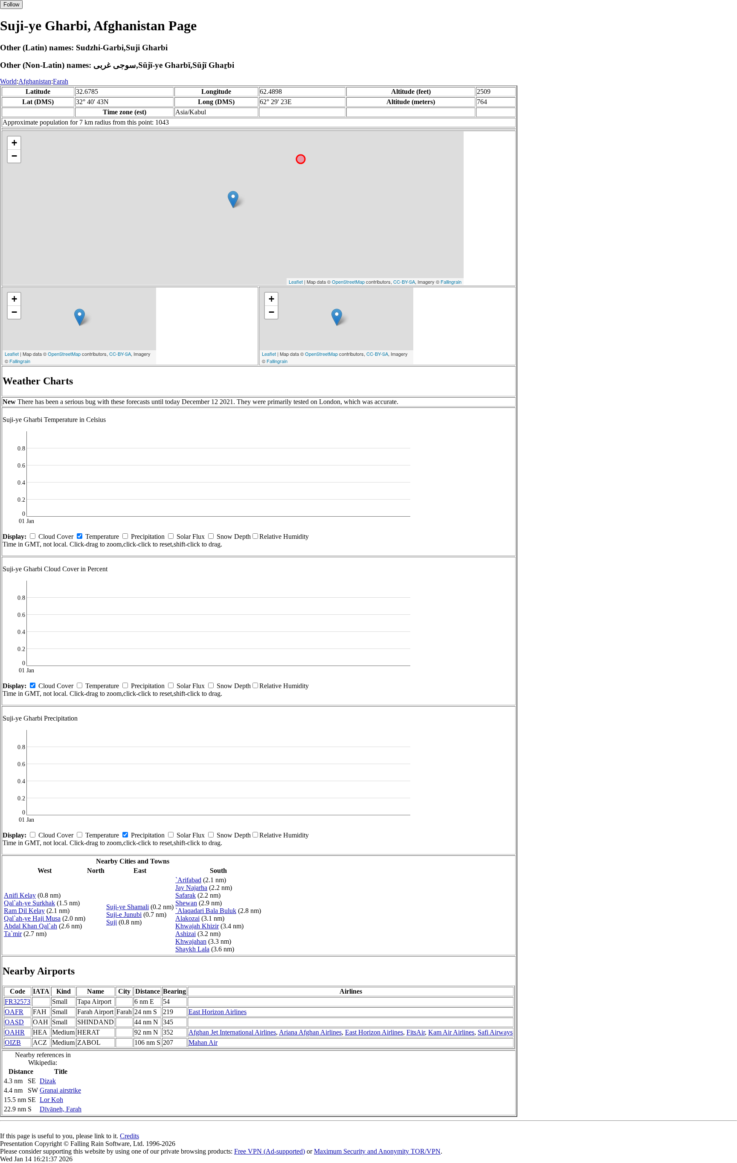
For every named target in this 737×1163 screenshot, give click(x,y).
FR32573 (17, 1001)
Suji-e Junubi (124, 914)
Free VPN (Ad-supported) (269, 1151)
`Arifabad (188, 880)
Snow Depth (234, 536)
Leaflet (296, 281)
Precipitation (148, 536)
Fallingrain (451, 281)
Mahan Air (203, 1042)
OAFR (14, 1011)
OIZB (13, 1042)
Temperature (102, 536)
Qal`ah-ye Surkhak (29, 903)
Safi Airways (495, 1032)
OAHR (15, 1032)
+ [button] (14, 142)
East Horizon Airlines (218, 1011)
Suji (111, 922)
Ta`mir (13, 933)
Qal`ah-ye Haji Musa (32, 918)
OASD (14, 1022)
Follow (11, 4)
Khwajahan (190, 941)
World (8, 81)
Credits (129, 1136)
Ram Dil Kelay (24, 910)
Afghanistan (34, 81)
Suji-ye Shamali (127, 906)
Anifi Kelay (20, 895)
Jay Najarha (191, 887)
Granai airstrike (60, 1090)
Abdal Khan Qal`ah (30, 926)
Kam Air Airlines (451, 1032)
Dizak (48, 1080)
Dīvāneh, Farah (60, 1109)
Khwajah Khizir (197, 926)
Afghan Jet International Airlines (232, 1032)
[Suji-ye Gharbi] (233, 199)
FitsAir (415, 1032)
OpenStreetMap (348, 281)
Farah (60, 81)
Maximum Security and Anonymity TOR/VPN (377, 1151)
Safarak (185, 895)
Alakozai (187, 918)
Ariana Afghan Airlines (310, 1032)
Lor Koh (51, 1099)
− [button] (14, 156)
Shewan (186, 903)
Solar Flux (191, 536)
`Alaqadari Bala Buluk (205, 910)
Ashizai (185, 933)
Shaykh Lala (192, 949)
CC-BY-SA (404, 281)
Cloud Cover (55, 536)
